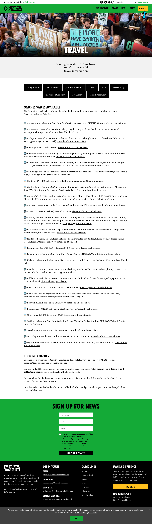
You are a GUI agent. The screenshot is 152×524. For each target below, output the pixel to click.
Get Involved (102, 8)
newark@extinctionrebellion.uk (96, 287)
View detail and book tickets (84, 308)
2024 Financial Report (122, 500)
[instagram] (109, 2)
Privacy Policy (67, 448)
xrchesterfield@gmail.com (100, 199)
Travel (91, 87)
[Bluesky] (105, 2)
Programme (33, 87)
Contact (85, 487)
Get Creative (77, 94)
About (115, 8)
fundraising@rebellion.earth (55, 483)
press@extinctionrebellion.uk (56, 474)
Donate (142, 8)
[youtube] (112, 2)
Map (104, 87)
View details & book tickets (77, 315)
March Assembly (98, 94)
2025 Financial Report (122, 497)
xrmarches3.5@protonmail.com (61, 272)
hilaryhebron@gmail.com (54, 281)
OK (76, 518)
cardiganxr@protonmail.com (89, 181)
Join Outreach (52, 87)
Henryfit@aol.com (33, 324)
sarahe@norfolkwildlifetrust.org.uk (65, 296)
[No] (149, 510)
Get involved (87, 475)
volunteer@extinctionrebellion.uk (58, 491)
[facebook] (101, 2)
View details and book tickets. (73, 147)
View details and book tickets (111, 123)
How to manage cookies (86, 512)
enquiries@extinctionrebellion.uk (57, 499)
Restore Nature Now (55, 94)
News (123, 8)
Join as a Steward (73, 87)
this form (78, 378)
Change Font (143, 2)
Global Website (28, 2)
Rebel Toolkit (72, 372)
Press (132, 8)
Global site (86, 491)
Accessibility (118, 87)
